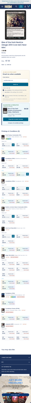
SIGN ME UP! (15, 395)
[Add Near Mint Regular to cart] (13, 144)
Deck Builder (21, 6)
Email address (6, 77)
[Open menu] (2, 6)
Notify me (15, 84)
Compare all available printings (15, 123)
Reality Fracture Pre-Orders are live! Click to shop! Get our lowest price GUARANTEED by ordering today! (15, 2)
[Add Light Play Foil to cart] (27, 174)
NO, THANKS (15, 398)
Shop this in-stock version (16, 119)
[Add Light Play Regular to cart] (27, 188)
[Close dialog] (29, 377)
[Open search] (16, 6)
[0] (28, 6)
